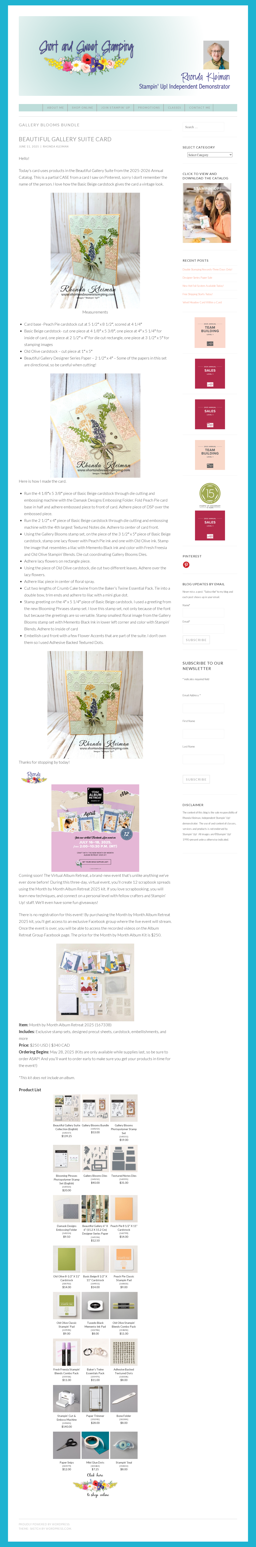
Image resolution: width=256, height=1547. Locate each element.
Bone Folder (124, 1415)
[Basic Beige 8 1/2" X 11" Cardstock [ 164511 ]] (95, 1271)
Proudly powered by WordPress (44, 1524)
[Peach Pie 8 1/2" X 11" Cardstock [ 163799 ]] (124, 1220)
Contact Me (199, 107)
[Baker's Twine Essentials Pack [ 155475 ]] (95, 1364)
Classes (174, 107)
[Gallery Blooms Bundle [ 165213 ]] (95, 1120)
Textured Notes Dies (123, 1175)
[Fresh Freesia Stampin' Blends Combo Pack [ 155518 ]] (66, 1364)
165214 (66, 1233)
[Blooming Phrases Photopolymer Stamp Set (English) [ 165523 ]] (66, 1170)
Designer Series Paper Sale (197, 277)
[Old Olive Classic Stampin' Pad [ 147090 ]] (66, 1317)
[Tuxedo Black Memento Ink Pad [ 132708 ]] (95, 1317)
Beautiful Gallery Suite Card (65, 139)
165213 (95, 1129)
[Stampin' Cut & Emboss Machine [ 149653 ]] (66, 1410)
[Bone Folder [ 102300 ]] (124, 1410)
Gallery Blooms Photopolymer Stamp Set (124, 1129)
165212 (95, 1179)
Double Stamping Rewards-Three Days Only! (207, 269)
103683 (95, 1466)
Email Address (192, 695)
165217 (66, 1133)
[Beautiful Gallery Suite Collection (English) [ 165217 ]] (66, 1120)
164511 (95, 1283)
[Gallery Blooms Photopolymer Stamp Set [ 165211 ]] (124, 1120)
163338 (123, 1376)
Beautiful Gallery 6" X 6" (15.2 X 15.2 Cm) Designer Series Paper (95, 1229)
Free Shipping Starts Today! (198, 294)
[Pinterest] (186, 565)
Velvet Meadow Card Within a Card (202, 302)
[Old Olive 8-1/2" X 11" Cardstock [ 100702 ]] (66, 1271)
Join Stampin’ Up (115, 107)
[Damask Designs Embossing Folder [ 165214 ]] (66, 1220)
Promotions (149, 107)
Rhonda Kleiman (56, 146)
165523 (66, 1187)
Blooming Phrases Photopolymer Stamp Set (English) (67, 1179)
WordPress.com (58, 1528)
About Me (55, 107)
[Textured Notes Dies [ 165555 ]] (124, 1170)
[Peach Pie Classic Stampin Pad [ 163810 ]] (124, 1271)
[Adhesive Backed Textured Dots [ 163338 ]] (124, 1364)
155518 (66, 1376)
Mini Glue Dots (95, 1462)
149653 (66, 1423)
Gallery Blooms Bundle (95, 1125)
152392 (95, 1419)
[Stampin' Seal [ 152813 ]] (124, 1457)
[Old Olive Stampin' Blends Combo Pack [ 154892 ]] (124, 1317)
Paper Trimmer (95, 1415)
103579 (66, 1466)
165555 (123, 1179)
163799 (123, 1233)
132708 (95, 1330)
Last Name (189, 746)
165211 (123, 1136)
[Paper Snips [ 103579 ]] (66, 1457)
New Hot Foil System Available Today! (203, 285)
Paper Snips (67, 1462)
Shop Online (82, 107)
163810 (123, 1283)
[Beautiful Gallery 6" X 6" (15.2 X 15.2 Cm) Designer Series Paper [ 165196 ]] (95, 1220)
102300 (123, 1419)
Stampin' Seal (124, 1462)
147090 (66, 1330)
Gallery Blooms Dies (95, 1175)
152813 (123, 1466)
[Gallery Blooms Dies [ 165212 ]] (95, 1170)
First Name (189, 721)
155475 (95, 1376)
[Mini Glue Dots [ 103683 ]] (95, 1457)
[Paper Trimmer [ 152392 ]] (95, 1410)
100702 (66, 1283)
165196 (95, 1237)
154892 (123, 1330)
